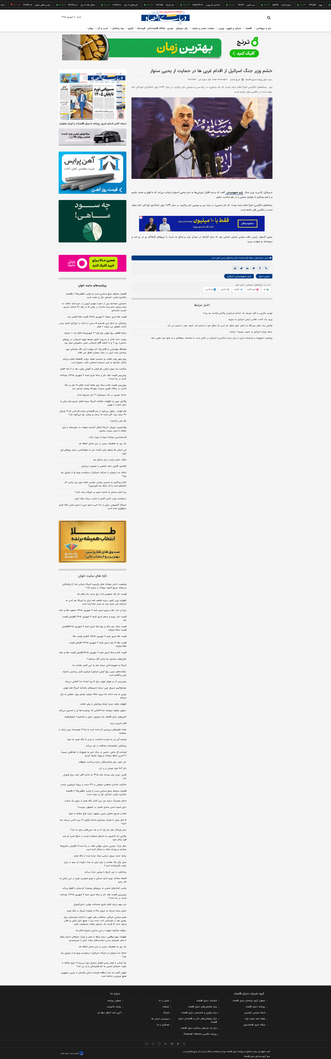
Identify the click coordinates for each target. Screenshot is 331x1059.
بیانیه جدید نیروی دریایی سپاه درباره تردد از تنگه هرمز (100, 856)
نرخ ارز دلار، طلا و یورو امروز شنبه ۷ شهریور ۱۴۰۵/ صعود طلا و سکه (92, 610)
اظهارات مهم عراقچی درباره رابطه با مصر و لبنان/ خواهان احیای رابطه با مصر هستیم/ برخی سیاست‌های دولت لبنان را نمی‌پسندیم (93, 938)
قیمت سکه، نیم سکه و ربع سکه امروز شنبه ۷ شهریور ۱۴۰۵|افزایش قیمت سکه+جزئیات (94, 628)
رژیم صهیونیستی (234, 192)
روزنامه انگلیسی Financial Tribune (200, 1034)
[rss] (165, 1043)
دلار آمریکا (144, 5)
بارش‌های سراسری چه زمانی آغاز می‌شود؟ (106, 659)
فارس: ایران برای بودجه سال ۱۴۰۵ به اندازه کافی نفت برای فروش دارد (94, 776)
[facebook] (260, 268)
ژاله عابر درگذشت (118, 421)
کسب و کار (102, 28)
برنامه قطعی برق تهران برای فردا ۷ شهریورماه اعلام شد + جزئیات (95, 333)
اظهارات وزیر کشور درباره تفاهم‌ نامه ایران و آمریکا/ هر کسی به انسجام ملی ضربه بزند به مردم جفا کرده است (96, 602)
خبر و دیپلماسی (263, 28)
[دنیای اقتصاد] (165, 18)
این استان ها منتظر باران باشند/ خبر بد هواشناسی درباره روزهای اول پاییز (93, 451)
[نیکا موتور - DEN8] (92, 136)
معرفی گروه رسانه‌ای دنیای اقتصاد (249, 1000)
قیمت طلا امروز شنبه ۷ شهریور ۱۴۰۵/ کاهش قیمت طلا (99, 636)
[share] (159, 1043)
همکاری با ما (163, 1025)
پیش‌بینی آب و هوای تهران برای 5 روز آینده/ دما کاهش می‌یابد (95, 681)
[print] (235, 268)
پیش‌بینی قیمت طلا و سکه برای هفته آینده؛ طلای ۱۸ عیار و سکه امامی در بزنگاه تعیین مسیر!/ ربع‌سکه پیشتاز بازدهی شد (95, 386)
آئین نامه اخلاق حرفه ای (109, 1013)
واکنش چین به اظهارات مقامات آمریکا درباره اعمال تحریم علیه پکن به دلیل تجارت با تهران (93, 403)
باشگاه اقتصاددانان (156, 28)
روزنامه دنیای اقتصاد (255, 1006)
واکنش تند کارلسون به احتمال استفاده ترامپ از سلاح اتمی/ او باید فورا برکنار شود (94, 838)
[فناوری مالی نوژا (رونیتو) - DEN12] (92, 542)
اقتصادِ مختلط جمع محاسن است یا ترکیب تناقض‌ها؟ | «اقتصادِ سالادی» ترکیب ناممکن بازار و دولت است (96, 295)
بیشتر (90, 28)
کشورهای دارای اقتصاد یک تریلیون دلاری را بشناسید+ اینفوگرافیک (95, 717)
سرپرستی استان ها (160, 1019)
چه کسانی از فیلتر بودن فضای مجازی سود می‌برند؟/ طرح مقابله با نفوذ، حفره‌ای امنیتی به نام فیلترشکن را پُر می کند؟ (94, 964)
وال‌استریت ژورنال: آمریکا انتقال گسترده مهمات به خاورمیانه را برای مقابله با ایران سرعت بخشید (94, 429)
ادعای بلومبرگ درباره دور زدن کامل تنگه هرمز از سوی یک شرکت (95, 801)
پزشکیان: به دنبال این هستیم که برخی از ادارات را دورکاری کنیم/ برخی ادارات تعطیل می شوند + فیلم (92, 325)
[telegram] (241, 268)
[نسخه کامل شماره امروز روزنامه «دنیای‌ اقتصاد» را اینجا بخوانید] (92, 94)
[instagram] (184, 1043)
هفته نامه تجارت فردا (255, 1019)
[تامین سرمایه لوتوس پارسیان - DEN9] (92, 221)
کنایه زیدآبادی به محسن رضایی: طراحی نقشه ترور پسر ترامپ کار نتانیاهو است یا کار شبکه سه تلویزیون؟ (95, 484)
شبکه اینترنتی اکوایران (254, 1013)
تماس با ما (164, 1000)
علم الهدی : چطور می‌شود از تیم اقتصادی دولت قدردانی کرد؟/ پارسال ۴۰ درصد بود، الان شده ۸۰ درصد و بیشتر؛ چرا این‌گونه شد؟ (92, 412)
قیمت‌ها (141, 28)
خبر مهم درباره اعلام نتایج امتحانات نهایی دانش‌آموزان (99, 904)
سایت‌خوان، (258, 258)
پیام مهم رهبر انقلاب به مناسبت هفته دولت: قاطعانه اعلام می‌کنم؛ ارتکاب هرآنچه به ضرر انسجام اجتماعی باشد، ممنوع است (94, 360)
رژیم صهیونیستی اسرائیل (239, 276)
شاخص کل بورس (187, 5)
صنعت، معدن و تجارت (202, 28)
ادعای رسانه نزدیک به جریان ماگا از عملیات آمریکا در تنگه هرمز (96, 911)
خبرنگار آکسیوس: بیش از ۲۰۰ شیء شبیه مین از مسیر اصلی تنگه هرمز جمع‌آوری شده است (92, 506)
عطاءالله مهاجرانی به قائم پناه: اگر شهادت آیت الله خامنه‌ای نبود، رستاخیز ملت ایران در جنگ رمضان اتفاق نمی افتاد (95, 351)
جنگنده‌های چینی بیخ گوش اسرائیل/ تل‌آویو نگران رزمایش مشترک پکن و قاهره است (94, 673)
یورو (294, 5)
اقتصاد (248, 28)
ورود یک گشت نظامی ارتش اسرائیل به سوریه (250, 319)
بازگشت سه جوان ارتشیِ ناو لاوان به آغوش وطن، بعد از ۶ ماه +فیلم (93, 369)
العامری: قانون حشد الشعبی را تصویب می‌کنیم (104, 466)
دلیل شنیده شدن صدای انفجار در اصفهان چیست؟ (101, 807)
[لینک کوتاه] (266, 268)
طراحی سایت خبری (71, 1053)
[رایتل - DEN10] (92, 263)
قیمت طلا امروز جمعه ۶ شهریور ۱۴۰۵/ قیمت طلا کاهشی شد (96, 317)
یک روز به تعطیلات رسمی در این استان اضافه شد (102, 443)
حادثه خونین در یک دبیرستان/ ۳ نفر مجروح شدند (101, 395)
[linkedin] (247, 268)
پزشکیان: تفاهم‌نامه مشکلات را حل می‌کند (106, 746)
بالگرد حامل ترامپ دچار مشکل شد (109, 460)
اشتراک (166, 1013)
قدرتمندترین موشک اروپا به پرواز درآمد (107, 437)
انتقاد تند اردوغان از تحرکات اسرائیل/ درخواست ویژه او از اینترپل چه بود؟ (93, 474)
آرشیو (130, 28)
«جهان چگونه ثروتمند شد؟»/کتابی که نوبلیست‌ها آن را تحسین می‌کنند (92, 710)
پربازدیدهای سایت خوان (92, 285)
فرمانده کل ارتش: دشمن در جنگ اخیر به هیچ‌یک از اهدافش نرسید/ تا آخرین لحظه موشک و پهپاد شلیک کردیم (93, 754)
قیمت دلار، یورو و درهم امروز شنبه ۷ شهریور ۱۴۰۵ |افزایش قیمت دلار (94, 618)
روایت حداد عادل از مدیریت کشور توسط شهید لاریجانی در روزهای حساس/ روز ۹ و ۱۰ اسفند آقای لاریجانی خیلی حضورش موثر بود (94, 341)
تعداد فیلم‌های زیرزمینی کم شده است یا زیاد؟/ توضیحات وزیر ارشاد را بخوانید (92, 731)
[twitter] (253, 268)
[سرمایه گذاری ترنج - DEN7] (165, 47)
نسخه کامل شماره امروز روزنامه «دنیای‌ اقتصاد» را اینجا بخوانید (92, 124)
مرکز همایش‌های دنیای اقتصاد (202, 1006)
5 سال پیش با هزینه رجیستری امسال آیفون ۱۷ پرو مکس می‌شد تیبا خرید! (93, 821)
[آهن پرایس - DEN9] (92, 173)
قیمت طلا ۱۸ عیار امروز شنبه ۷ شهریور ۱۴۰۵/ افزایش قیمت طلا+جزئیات (97, 644)
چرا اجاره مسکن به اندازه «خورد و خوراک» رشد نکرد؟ (100, 492)
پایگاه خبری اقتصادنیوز (254, 1025)
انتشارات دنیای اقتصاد (206, 1000)
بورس (221, 28)
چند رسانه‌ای (118, 28)
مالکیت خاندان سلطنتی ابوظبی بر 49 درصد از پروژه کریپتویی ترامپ (93, 784)
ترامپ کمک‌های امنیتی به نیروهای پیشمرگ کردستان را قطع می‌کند (94, 888)
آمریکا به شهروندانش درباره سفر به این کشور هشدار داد (99, 665)
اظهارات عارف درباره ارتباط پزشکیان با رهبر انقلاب (103, 704)
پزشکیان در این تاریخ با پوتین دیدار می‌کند (105, 872)
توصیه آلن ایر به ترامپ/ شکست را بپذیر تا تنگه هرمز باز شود (96, 739)
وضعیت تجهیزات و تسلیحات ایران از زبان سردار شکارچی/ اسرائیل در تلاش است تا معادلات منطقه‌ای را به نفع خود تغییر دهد (211, 338)
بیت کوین (225, 5)
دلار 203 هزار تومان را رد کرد (112, 768)
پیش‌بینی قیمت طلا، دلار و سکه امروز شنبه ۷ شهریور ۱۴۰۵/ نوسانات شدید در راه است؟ (93, 377)
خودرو (170, 28)
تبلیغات (165, 1006)
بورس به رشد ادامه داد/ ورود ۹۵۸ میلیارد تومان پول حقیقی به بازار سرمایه (93, 696)
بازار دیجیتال (182, 28)
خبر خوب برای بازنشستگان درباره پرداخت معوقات (102, 762)
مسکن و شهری (234, 28)
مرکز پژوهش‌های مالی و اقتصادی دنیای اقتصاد (197, 1020)
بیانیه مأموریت (114, 1006)
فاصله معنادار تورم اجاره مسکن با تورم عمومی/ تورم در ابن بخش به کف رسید (92, 880)
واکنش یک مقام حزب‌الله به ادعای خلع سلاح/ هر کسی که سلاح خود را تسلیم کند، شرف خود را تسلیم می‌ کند (219, 326)
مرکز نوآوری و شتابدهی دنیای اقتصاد (199, 1013)
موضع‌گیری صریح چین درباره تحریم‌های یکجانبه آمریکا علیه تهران (94, 688)
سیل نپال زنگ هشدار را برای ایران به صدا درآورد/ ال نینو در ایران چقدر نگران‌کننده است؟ (95, 864)
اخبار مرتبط (202, 305)
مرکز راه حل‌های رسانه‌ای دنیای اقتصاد (199, 1028)
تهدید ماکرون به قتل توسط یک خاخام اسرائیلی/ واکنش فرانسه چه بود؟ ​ (237, 313)
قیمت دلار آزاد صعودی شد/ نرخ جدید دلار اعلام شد (101, 594)
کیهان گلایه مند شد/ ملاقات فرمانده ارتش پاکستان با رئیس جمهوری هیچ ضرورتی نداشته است (93, 974)
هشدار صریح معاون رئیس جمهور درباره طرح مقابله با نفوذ (97, 813)
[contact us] (153, 1043)
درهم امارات (260, 5)
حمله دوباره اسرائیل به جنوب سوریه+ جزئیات (250, 332)
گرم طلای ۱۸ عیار (105, 5)
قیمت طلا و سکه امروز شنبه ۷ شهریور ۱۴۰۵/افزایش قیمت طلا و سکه (92, 652)
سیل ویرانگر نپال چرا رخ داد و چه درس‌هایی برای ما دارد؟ (98, 830)
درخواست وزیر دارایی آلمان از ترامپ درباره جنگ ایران (100, 498)
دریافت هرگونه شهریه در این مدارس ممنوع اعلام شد (100, 930)
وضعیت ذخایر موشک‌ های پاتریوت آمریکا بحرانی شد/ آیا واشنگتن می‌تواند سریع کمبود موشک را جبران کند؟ (94, 586)
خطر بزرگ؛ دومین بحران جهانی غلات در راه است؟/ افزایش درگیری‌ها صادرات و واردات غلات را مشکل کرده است (93, 847)
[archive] (146, 1043)
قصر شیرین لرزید (118, 723)
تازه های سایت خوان (92, 575)
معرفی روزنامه (114, 1000)
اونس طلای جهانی (16, 5)
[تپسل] (141, 217)
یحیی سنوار (264, 276)
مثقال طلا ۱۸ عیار (61, 5)
